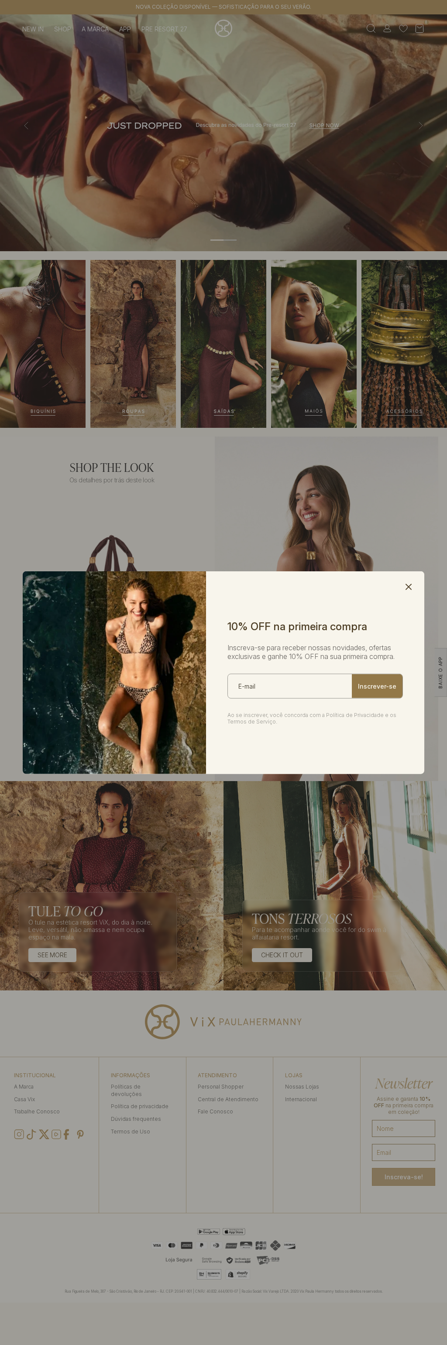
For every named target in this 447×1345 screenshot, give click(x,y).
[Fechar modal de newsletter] (408, 587)
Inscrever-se (377, 686)
